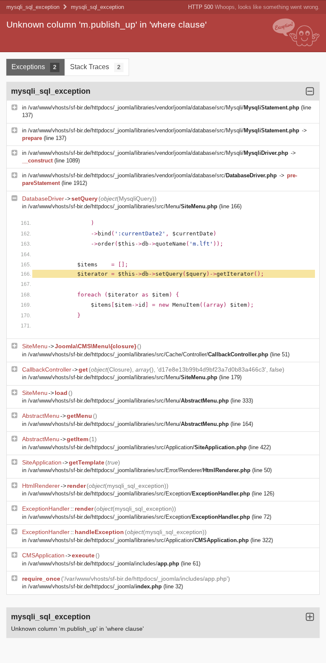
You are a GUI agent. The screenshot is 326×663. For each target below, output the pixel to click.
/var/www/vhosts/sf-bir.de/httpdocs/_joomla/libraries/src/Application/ (137, 447)
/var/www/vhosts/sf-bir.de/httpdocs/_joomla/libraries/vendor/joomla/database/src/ (152, 175)
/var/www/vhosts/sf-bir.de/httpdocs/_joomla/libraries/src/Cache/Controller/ (148, 354)
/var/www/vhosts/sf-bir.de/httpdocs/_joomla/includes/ (103, 563)
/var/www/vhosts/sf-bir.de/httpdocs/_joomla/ (95, 586)
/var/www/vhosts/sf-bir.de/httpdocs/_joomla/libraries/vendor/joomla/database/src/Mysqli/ (163, 107)
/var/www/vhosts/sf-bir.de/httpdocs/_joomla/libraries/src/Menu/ (122, 206)
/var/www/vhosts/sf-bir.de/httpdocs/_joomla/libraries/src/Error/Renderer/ (139, 470)
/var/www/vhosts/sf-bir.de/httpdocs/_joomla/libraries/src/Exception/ (139, 493)
